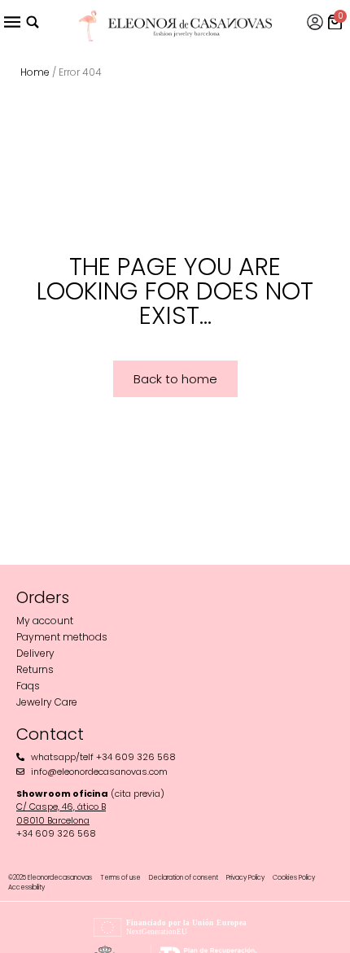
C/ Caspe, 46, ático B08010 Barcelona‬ (61, 813)
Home (35, 72)
